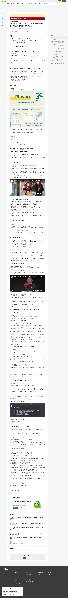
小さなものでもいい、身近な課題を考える (59, 46)
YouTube (38, 577)
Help (15, 581)
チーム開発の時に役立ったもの (56, 57)
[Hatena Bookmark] (2, 22)
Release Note (28, 570)
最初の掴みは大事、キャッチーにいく (59, 53)
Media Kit (16, 577)
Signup (64, 1)
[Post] (2, 16)
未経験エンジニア (24, 28)
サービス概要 (53, 39)
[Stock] (2, 11)
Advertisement (17, 583)
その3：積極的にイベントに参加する (58, 56)
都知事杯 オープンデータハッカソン (17, 80)
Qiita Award (28, 579)
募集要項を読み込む (56, 44)
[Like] (2, 6)
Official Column (24, 3)
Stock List (7, 3)
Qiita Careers (38, 3)
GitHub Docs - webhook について (17, 421)
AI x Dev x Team (46, 3)
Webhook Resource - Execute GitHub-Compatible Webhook (22, 423)
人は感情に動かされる (56, 54)
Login (60, 1)
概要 (52, 35)
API (26, 583)
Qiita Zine (49, 572)
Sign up (9, 594)
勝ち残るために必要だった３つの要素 (57, 41)
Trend (3, 3)
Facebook (38, 576)
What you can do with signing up (19, 505)
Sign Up (29, 557)
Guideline (16, 576)
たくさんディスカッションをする (58, 48)
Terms (16, 572)
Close (14, 594)
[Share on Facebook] (2, 19)
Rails (10, 28)
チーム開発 (19, 28)
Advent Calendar (28, 576)
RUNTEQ (29, 28)
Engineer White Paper (29, 581)
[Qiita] (4, 1)
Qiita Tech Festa (28, 577)
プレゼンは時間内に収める (57, 51)
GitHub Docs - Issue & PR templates (17, 448)
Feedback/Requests (18, 579)
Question (12, 3)
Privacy (16, 574)
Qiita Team (49, 570)
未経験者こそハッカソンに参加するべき (58, 63)
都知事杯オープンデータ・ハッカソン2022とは (58, 37)
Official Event (17, 3)
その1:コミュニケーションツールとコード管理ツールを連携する (59, 60)
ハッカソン (14, 28)
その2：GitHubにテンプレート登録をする (59, 61)
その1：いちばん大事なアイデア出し (58, 42)
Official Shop (50, 574)
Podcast (38, 579)
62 (2, 8)
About (16, 570)
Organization (31, 3)
